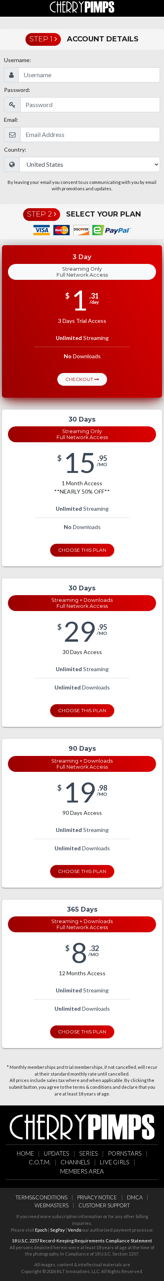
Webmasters (51, 1205)
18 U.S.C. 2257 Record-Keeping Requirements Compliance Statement (82, 1240)
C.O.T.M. (40, 1162)
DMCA (135, 1197)
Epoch (41, 1229)
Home (25, 1153)
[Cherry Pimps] (82, 7)
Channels (75, 1162)
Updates (56, 1153)
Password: (17, 89)
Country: (15, 149)
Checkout (79, 379)
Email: (11, 119)
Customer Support (104, 1205)
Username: (17, 60)
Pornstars (125, 1153)
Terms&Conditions (41, 1197)
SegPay (57, 1229)
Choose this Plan (82, 550)
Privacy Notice (97, 1197)
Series (88, 1153)
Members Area (82, 1171)
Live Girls (114, 1162)
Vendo (74, 1229)
